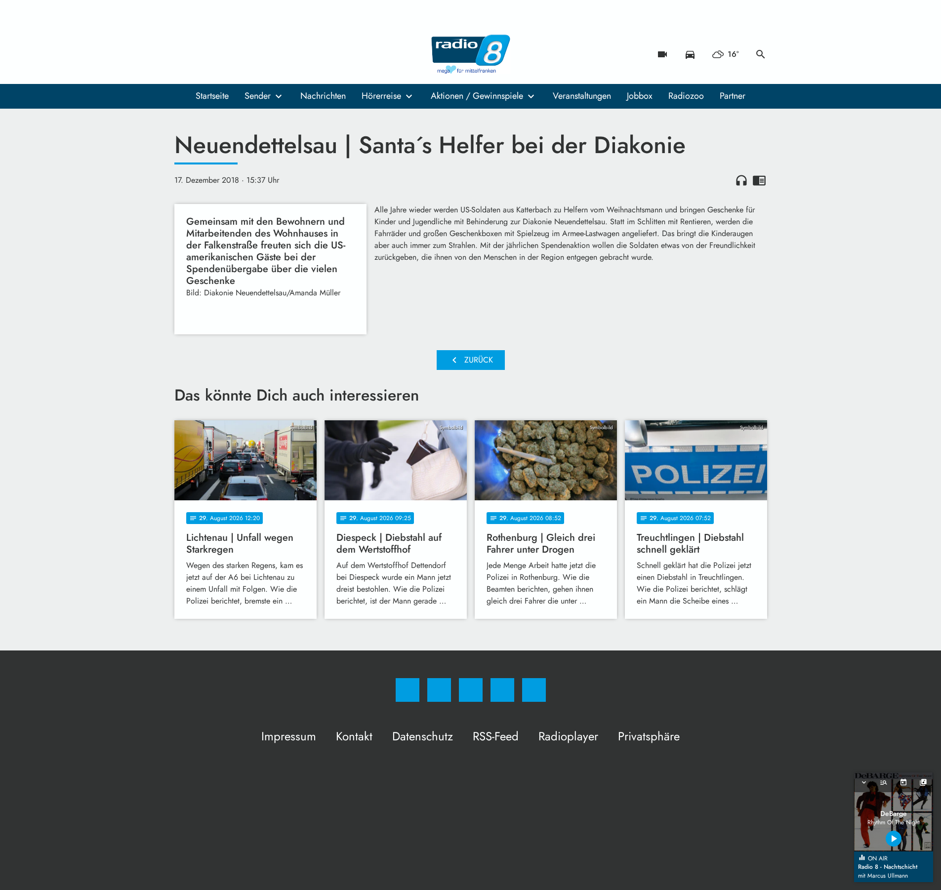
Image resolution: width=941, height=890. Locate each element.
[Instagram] (204, 54)
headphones (741, 180)
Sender (258, 95)
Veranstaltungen (582, 95)
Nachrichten (323, 95)
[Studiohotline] (243, 54)
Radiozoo (686, 95)
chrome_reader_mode (759, 180)
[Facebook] (184, 54)
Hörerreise (381, 95)
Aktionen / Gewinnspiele (477, 95)
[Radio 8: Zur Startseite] (470, 54)
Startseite (212, 95)
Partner (732, 95)
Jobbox (640, 95)
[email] (263, 54)
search (761, 54)
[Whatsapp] (224, 54)
